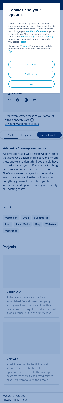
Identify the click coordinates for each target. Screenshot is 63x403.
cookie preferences (36, 31)
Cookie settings (31, 74)
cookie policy (27, 36)
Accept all (25, 46)
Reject (22, 41)
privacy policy (46, 36)
